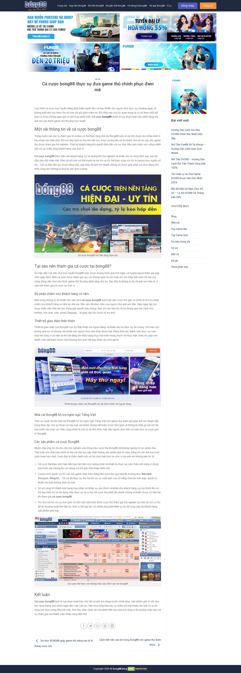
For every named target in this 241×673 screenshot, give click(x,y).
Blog (169, 5)
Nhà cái (175, 222)
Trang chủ (62, 5)
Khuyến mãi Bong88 (115, 5)
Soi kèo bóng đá (180, 241)
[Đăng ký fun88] (189, 96)
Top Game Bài (179, 229)
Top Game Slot (179, 235)
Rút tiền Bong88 (96, 5)
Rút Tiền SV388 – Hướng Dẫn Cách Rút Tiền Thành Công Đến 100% (188, 163)
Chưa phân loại (179, 266)
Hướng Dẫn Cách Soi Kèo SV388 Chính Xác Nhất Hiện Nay (187, 134)
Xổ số (174, 248)
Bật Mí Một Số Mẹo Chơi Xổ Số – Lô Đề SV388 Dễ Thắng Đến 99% (187, 193)
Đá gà (174, 260)
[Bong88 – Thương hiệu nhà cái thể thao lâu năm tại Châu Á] (41, 5)
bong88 (106, 116)
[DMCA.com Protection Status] (138, 668)
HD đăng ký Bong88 (137, 5)
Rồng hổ (54, 478)
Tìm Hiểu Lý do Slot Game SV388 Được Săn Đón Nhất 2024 (186, 178)
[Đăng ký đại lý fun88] (72, 27)
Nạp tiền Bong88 (77, 5)
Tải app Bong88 (157, 5)
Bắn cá (175, 254)
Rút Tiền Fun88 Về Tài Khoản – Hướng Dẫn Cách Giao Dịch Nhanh (188, 149)
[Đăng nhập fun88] (168, 57)
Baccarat (146, 474)
